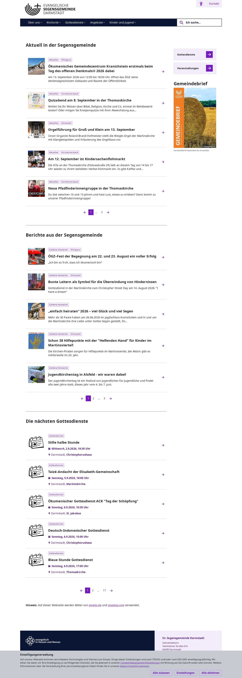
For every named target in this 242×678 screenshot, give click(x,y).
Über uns (34, 22)
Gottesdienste (74, 22)
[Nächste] (107, 212)
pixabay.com (116, 605)
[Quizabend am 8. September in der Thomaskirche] (163, 103)
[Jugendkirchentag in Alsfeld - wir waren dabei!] (163, 377)
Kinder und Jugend (122, 22)
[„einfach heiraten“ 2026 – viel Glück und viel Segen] (163, 314)
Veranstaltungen (188, 68)
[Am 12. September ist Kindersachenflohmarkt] (163, 162)
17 (104, 590)
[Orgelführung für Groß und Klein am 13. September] (163, 132)
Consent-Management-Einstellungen (140, 662)
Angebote (96, 22)
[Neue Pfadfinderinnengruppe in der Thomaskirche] (163, 191)
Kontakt (214, 3)
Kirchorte (53, 22)
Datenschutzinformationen (135, 666)
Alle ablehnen (210, 673)
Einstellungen (186, 673)
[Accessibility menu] (201, 3)
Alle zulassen (161, 673)
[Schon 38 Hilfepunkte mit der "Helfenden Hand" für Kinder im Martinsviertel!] (163, 345)
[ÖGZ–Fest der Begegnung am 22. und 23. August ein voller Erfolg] (163, 257)
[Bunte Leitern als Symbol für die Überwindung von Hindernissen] (163, 284)
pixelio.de (95, 605)
